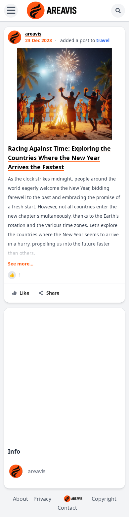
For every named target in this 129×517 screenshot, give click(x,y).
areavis (37, 471)
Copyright (104, 498)
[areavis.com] (51, 11)
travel (102, 40)
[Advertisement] (64, 376)
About (20, 498)
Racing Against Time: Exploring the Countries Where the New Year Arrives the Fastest (59, 157)
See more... (20, 263)
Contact (67, 507)
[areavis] (14, 37)
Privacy (42, 498)
